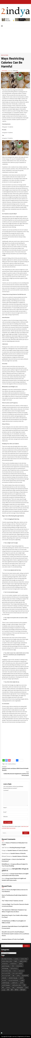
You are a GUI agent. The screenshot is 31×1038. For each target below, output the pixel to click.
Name (5, 807)
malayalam (4, 977)
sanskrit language (6, 985)
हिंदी (8, 989)
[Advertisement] (15, 41)
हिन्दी (12, 989)
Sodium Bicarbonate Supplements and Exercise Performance (16, 773)
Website (5, 816)
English (15, 961)
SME (3, 987)
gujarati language (6, 966)
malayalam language (13, 977)
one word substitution (13, 980)
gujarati (20, 963)
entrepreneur (5, 963)
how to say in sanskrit (17, 973)
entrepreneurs (13, 963)
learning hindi (25, 975)
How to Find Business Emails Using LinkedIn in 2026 (14, 896)
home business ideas (6, 970)
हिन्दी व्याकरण (22, 989)
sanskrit (21, 982)
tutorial (3, 989)
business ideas (24, 958)
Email (5, 812)
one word (4, 980)
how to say (21, 970)
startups (8, 987)
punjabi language (5, 982)
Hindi (13, 966)
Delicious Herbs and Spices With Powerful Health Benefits (15, 768)
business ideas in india (7, 961)
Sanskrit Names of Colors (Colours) (18, 850)
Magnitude (20, 1036)
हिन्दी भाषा (16, 989)
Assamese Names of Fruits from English (13, 939)
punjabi (22, 980)
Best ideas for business (7, 958)
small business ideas (16, 985)
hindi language (5, 968)
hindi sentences (14, 968)
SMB (24, 985)
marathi (21, 977)
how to (15, 970)
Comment (6, 790)
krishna (18, 975)
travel (26, 987)
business (17, 958)
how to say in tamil (6, 975)
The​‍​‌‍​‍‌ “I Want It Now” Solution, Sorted (12, 900)
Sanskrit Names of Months (18, 853)
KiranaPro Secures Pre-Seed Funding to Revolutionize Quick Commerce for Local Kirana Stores (15, 933)
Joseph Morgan (6, 859)
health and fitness (12, 763)
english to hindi (22, 961)
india (13, 975)
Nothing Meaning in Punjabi (17, 847)
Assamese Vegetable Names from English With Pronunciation (15, 927)
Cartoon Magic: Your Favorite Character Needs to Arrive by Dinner (15, 905)
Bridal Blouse (5, 864)
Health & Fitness (4, 55)
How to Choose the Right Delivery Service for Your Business (15, 890)
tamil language (19, 987)
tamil (13, 987)
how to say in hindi (6, 973)
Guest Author (4, 70)
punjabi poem (15, 982)
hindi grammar (19, 966)
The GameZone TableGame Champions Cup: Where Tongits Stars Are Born (14, 910)
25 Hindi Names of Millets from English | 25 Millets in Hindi (14, 921)
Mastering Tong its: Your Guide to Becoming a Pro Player (15, 916)
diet (6, 763)
